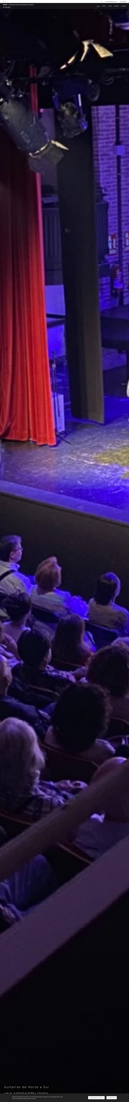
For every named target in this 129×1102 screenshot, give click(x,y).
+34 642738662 (123, 1)
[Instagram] (6, 1)
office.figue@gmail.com (111, 1)
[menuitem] (99, 6)
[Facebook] (3, 1)
